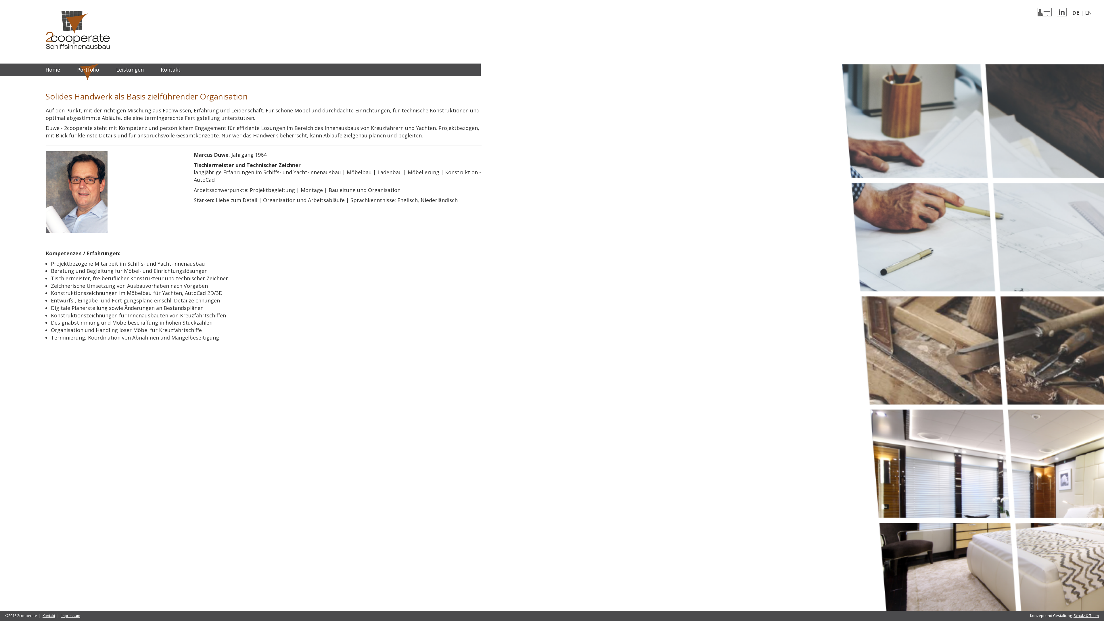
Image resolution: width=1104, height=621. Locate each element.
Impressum (70, 615)
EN (1088, 12)
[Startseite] (78, 29)
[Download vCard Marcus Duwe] (1045, 11)
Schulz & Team (1086, 615)
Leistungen (130, 69)
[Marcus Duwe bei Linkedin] (1062, 11)
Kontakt (171, 69)
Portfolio (88, 69)
